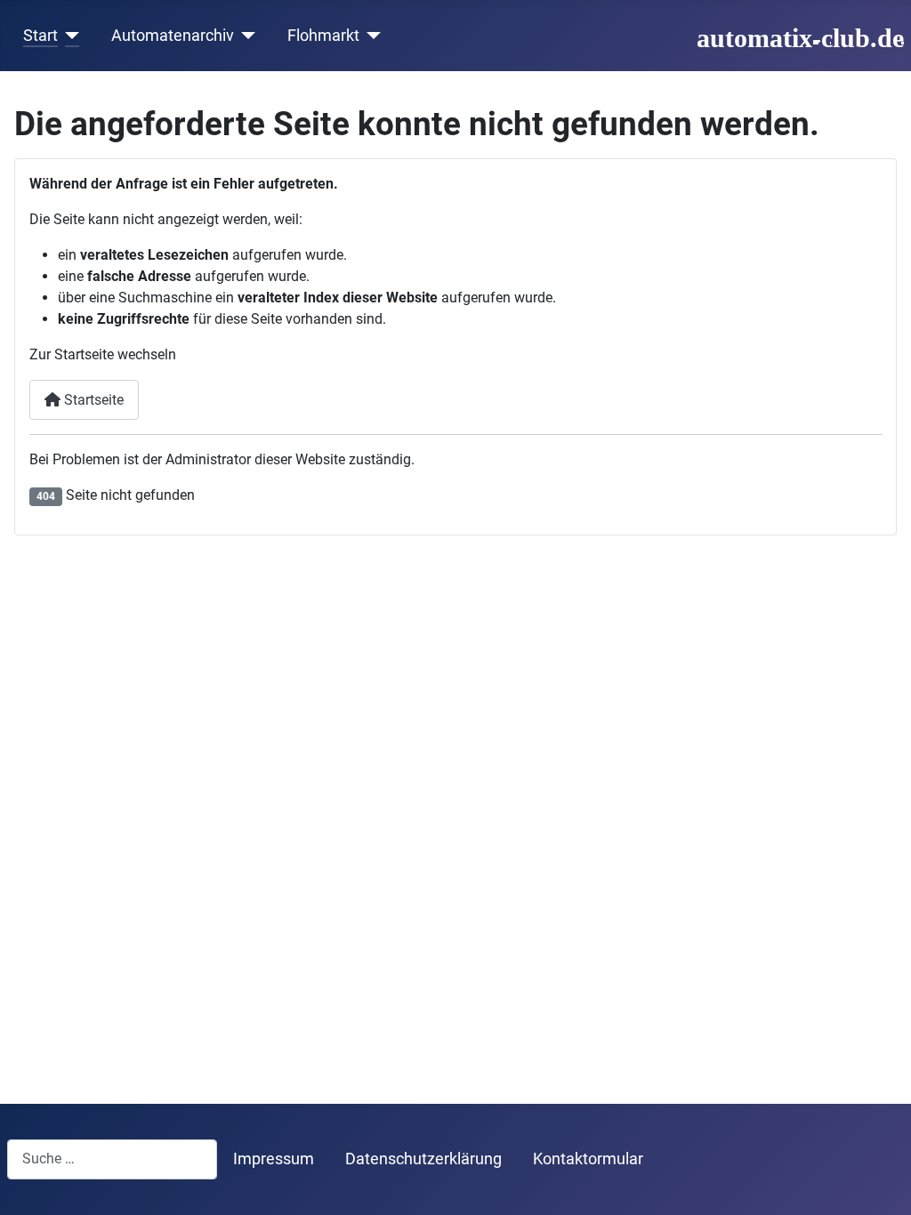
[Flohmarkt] (370, 35)
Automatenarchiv (172, 35)
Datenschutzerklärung (423, 1159)
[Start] (69, 35)
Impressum (273, 1159)
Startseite (92, 399)
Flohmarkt (323, 35)
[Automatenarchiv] (245, 35)
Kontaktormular (588, 1159)
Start (40, 35)
